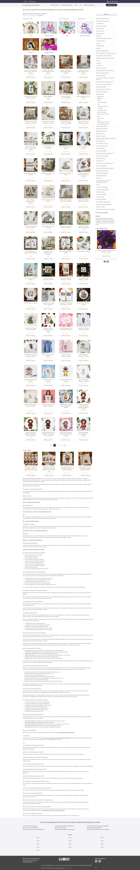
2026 (38, 837)
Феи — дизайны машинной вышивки (31, 521)
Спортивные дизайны (101, 199)
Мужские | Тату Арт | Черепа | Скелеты (104, 163)
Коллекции (98, 63)
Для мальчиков (100, 96)
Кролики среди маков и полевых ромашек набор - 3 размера (48, 71)
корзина (115, 1)
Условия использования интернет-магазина (98, 829)
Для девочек (100, 98)
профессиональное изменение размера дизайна (54, 810)
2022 (70, 841)
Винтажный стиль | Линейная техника (104, 82)
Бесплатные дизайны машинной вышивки (97, 826)
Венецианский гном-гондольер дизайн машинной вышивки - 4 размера (67, 468)
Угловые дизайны (100, 45)
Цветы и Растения (100, 33)
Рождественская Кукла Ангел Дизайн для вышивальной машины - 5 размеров (48, 434)
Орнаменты (98, 178)
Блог (76, 5)
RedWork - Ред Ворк (100, 206)
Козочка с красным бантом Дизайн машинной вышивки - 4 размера (30, 71)
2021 (102, 841)
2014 (38, 850)
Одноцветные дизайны (101, 175)
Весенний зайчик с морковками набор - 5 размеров (48, 253)
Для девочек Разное (48, 52)
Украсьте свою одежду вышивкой (103, 204)
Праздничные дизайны (101, 26)
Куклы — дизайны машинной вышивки (31, 502)
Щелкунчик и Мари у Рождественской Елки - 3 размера (48, 329)
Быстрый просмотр (30, 63)
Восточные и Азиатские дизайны (103, 84)
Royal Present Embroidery (31, 5)
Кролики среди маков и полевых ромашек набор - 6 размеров (66, 71)
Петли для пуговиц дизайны (102, 189)
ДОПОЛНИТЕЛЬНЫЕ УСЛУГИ (102, 18)
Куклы (31, 35)
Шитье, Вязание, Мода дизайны (103, 202)
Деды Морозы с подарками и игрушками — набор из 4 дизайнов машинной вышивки (31, 468)
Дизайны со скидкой (100, 136)
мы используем (68, 868)
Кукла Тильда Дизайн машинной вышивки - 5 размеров (83, 434)
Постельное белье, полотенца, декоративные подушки (103, 181)
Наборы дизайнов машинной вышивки (105, 168)
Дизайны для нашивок (101, 131)
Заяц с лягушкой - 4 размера (83, 251)
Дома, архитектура (100, 141)
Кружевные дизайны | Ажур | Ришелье (104, 153)
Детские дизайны (32, 15)
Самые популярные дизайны (102, 21)
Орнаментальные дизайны (102, 173)
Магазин (25, 15)
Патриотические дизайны (102, 187)
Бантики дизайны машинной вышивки (104, 70)
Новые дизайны (99, 23)
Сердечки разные (100, 197)
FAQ (80, 5)
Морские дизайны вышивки (102, 155)
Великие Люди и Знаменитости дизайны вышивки (105, 78)
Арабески (98, 43)
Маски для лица (99, 160)
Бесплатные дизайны (66, 5)
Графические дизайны (101, 86)
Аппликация (99, 65)
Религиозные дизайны (101, 194)
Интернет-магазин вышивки (30, 826)
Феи (67, 35)
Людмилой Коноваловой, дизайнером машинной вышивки (57, 738)
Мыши (98, 116)
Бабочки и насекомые (101, 68)
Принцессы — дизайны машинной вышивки (32, 540)
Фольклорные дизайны (101, 165)
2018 (102, 844)
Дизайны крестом (100, 133)
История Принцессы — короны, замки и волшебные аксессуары (37, 511)
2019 (70, 844)
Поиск (107, 14)
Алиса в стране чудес (101, 112)
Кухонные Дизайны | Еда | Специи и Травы (105, 53)
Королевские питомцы (85, 35)
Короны (98, 60)
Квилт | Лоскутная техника (102, 146)
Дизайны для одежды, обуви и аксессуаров (106, 138)
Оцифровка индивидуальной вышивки (65, 829)
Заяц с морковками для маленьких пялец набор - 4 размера (31, 148)
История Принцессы (48, 35)
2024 (102, 837)
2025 (70, 837)
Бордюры (98, 48)
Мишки (98, 120)
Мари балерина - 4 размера (31, 303)
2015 (102, 847)
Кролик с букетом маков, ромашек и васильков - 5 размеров (83, 174)
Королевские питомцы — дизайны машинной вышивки (35, 530)
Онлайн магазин (55, 5)
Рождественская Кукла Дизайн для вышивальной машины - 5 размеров (30, 434)
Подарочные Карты (100, 192)
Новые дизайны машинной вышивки (64, 826)
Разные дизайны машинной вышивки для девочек (34, 549)
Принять (96, 867)
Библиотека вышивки (89, 5)
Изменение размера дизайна (94, 827)
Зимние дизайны (100, 28)
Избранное (33, 1)
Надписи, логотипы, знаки (102, 170)
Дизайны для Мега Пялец (101, 128)
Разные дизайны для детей (103, 124)
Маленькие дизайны (100, 158)
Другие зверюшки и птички (103, 122)
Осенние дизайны (100, 31)
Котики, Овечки (100, 118)
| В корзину (30, 77)
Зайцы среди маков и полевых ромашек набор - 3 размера (83, 71)
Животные (98, 36)
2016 (70, 847)
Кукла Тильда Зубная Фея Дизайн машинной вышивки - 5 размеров (65, 434)
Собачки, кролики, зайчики (103, 114)
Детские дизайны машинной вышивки (66, 732)
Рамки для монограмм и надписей (104, 55)
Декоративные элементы (101, 126)
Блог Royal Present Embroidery (30, 827)
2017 (38, 847)
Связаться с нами (111, 5)
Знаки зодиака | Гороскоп (102, 143)
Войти (26, 1)
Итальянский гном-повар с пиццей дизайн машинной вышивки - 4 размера (85, 468)
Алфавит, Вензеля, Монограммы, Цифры (105, 58)
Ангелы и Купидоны (100, 40)
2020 (38, 844)
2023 (38, 841)
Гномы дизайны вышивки (102, 91)
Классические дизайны (101, 151)
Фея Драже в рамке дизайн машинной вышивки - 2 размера (66, 406)
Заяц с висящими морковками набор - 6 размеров (31, 201)
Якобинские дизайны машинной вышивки (105, 209)
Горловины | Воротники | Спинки (103, 89)
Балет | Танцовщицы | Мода (102, 73)
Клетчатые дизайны (100, 148)
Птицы (97, 184)
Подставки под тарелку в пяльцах (103, 38)
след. (65, 445)
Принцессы (30, 52)
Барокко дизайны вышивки (102, 50)
